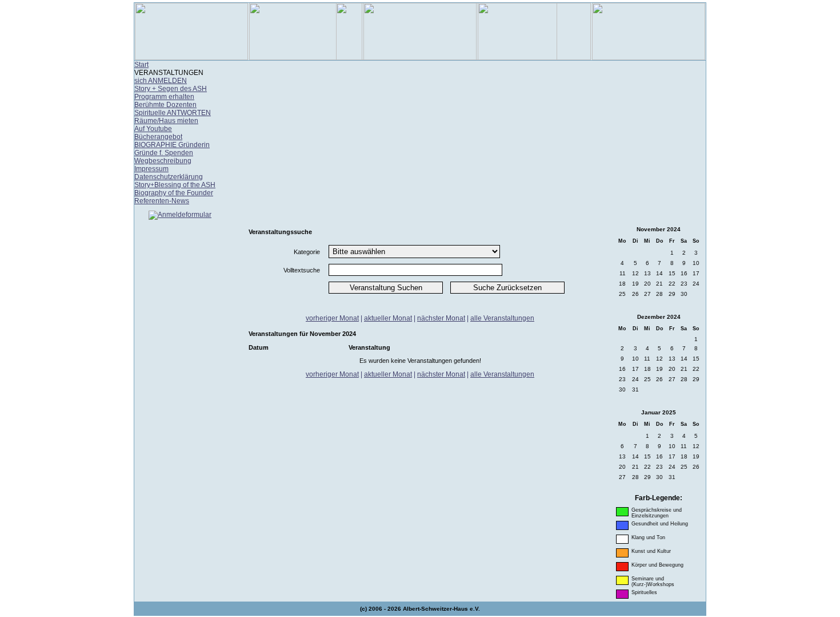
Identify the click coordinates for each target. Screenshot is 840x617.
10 (696, 263)
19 (635, 283)
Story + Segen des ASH (170, 89)
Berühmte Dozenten (165, 105)
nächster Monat (441, 318)
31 (635, 389)
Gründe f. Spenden (163, 153)
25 (622, 294)
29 (672, 294)
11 (622, 273)
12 (635, 273)
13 (647, 273)
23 (684, 283)
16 (684, 273)
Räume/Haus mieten (166, 121)
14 (659, 273)
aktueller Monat (388, 318)
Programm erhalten (164, 97)
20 (647, 283)
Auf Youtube (153, 129)
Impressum (151, 169)
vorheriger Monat (332, 318)
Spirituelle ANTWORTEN (172, 113)
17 (696, 273)
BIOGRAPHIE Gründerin (172, 145)
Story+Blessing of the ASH (174, 185)
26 (635, 294)
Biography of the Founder (173, 193)
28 (659, 294)
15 (672, 273)
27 (647, 294)
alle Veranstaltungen (502, 318)
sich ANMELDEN (160, 81)
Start (141, 65)
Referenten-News (161, 201)
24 (696, 283)
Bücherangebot (158, 137)
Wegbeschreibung (162, 161)
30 (684, 294)
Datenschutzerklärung (168, 177)
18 (622, 283)
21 (659, 283)
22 (672, 283)
